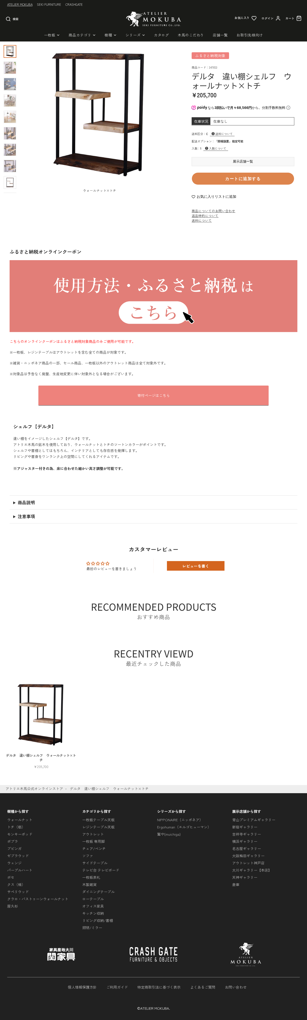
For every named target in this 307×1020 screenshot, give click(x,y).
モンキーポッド (19, 834)
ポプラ (12, 841)
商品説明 (26, 502)
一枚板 (49, 34)
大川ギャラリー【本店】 (252, 870)
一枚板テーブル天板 (98, 819)
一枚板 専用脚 (93, 841)
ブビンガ (14, 848)
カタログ (161, 34)
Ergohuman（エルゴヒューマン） (184, 826)
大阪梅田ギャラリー (248, 855)
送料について (224, 134)
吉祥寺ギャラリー (246, 834)
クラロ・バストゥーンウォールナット (37, 898)
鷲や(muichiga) (169, 834)
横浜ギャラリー (244, 841)
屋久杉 (12, 906)
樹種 (108, 34)
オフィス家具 (93, 906)
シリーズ (133, 34)
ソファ (87, 855)
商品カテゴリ (80, 34)
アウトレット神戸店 (248, 862)
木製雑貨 (89, 884)
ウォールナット (19, 819)
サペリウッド (18, 891)
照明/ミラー (92, 927)
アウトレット (93, 834)
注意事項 (26, 516)
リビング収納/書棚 (97, 920)
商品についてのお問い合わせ (213, 210)
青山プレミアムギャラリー (253, 819)
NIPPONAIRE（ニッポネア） (180, 819)
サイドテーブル (94, 862)
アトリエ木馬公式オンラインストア (34, 788)
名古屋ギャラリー (246, 848)
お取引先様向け (249, 34)
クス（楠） (16, 884)
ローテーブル (93, 898)
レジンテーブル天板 (98, 826)
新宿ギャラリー (244, 826)
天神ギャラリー (244, 877)
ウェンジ (14, 862)
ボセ (10, 877)
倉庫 (235, 884)
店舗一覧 (220, 34)
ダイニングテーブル (98, 891)
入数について (217, 148)
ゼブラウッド (18, 855)
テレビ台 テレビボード (100, 870)
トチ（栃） (16, 826)
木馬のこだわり (191, 34)
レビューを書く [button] (195, 566)
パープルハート (19, 870)
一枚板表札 (91, 877)
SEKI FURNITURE (49, 4)
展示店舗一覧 (243, 161)
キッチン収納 (93, 913)
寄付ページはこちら (153, 395)
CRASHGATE (74, 4)
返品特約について (205, 215)
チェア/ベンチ (94, 848)
